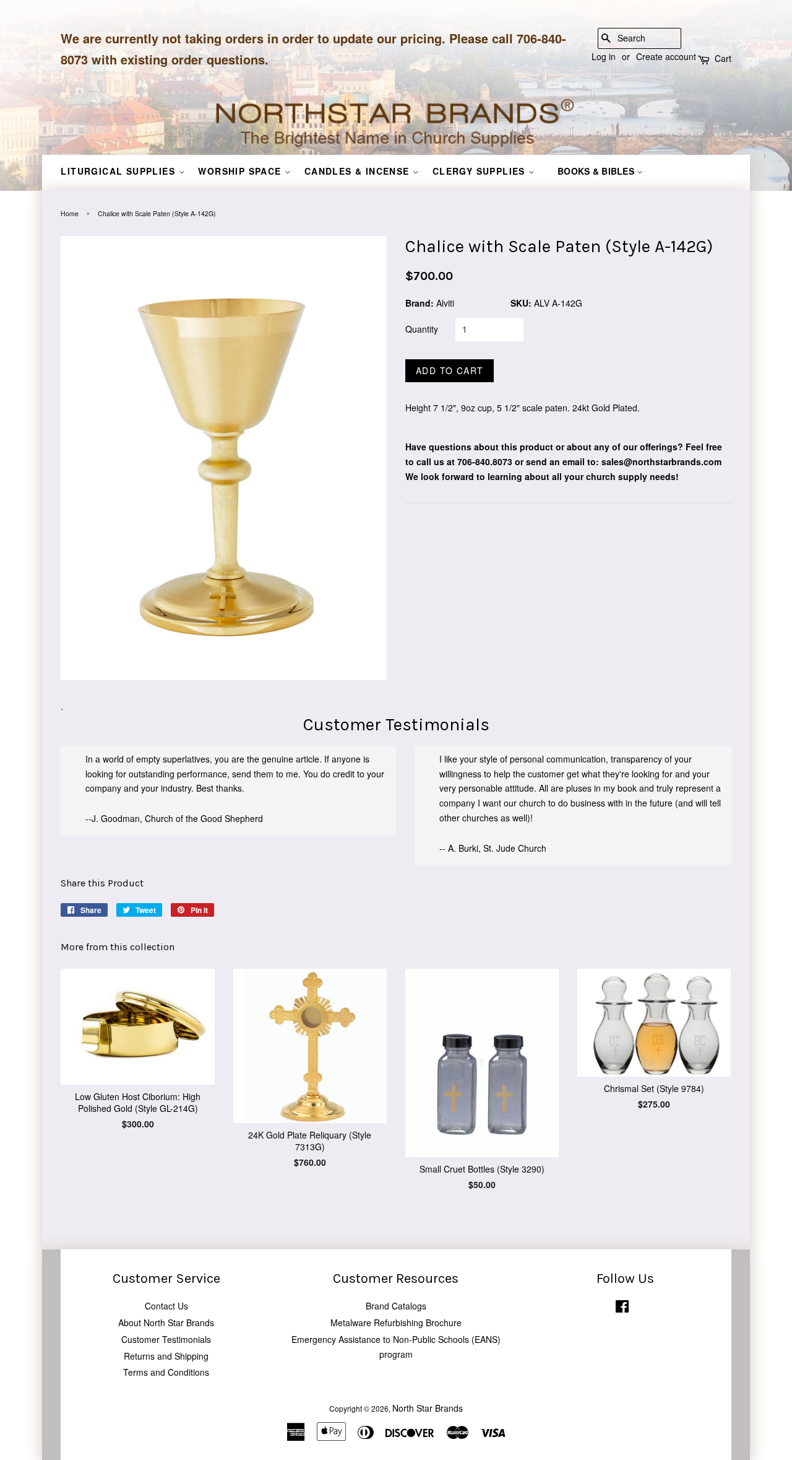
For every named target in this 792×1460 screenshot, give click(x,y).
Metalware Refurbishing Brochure (396, 1322)
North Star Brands (427, 1408)
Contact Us (166, 1306)
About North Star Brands (166, 1322)
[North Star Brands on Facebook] (622, 1308)
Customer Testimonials (166, 1339)
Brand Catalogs (396, 1306)
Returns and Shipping (166, 1356)
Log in (604, 56)
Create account (666, 56)
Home (70, 213)
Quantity (421, 329)
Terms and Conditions (166, 1372)
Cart (723, 58)
